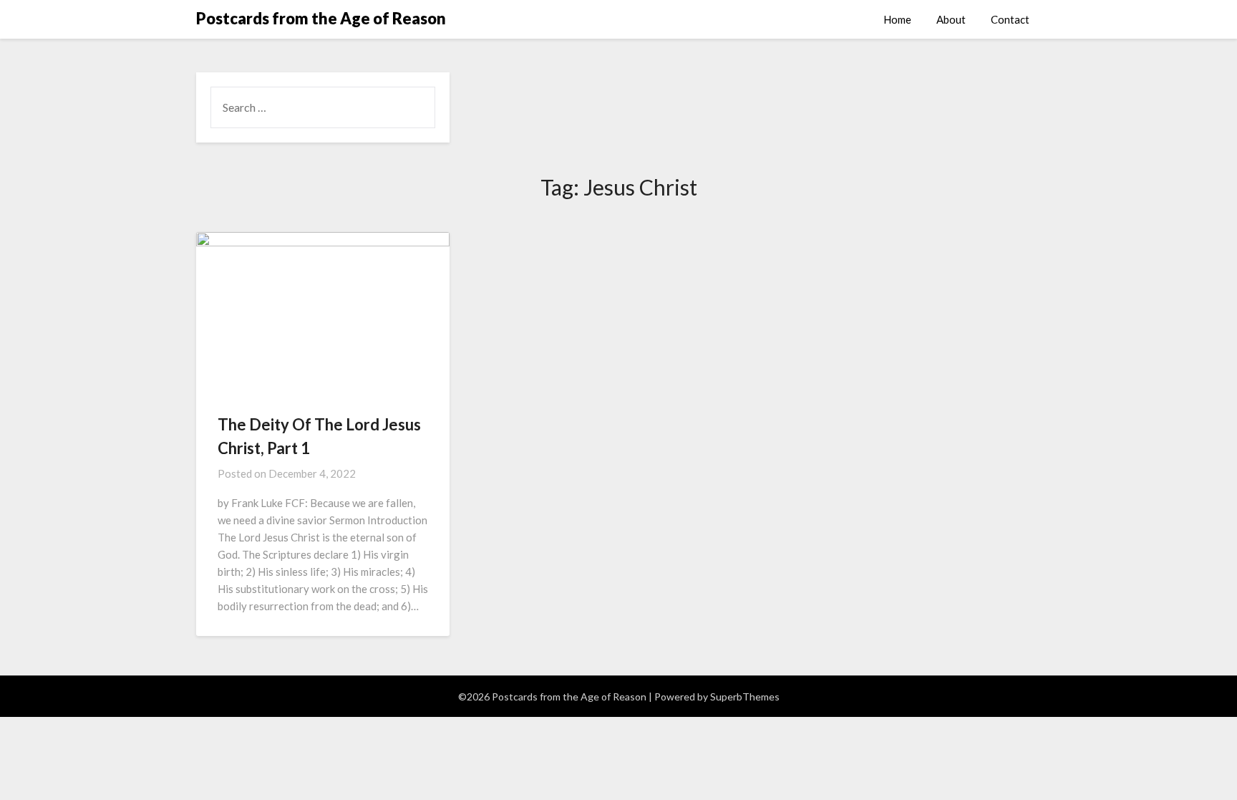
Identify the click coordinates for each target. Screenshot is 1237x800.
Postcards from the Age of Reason (321, 18)
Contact (1010, 19)
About (951, 19)
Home (897, 19)
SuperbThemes (745, 696)
